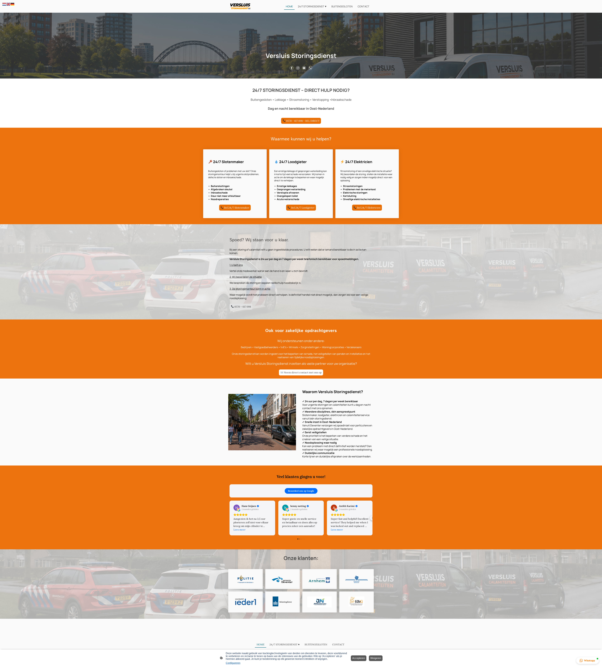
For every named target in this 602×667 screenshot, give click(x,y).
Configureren (233, 663)
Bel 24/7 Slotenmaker (236, 207)
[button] (4, 4)
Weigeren (375, 658)
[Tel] (310, 68)
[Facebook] (291, 68)
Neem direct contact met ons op (302, 372)
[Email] (304, 68)
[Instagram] (298, 68)
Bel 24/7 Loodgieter (302, 207)
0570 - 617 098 (242, 306)
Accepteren (358, 658)
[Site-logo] (240, 6)
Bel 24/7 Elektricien (368, 207)
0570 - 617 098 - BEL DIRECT (302, 120)
